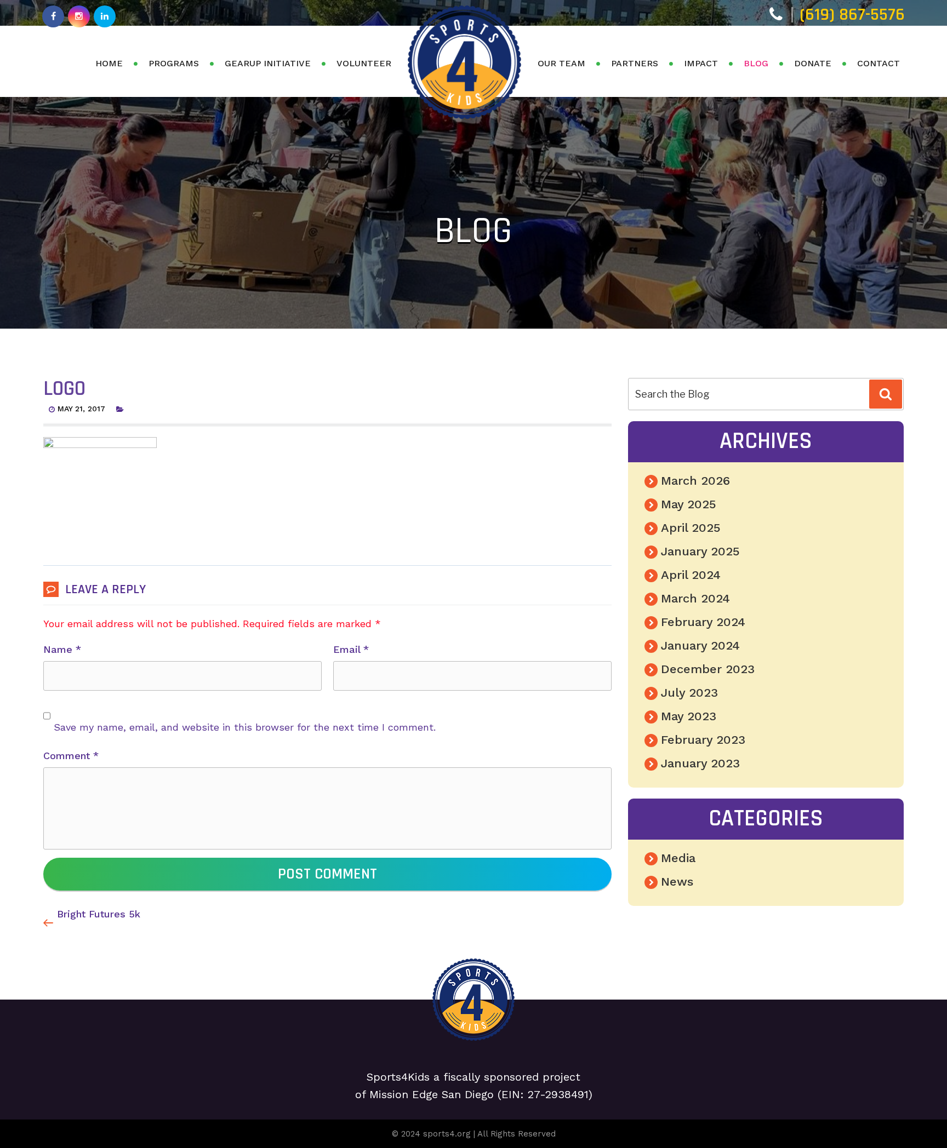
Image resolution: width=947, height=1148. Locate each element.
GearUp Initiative (268, 63)
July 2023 (689, 692)
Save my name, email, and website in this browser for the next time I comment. (245, 727)
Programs (174, 63)
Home (109, 63)
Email (351, 649)
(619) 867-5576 (852, 14)
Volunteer (363, 63)
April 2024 (691, 575)
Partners (634, 63)
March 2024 (695, 598)
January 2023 (700, 763)
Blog (756, 63)
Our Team (561, 63)
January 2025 (700, 551)
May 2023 (688, 716)
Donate (812, 63)
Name (62, 649)
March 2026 (695, 480)
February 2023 (703, 740)
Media (678, 858)
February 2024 (703, 622)
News (677, 881)
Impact (701, 63)
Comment (71, 755)
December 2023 (708, 669)
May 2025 (688, 504)
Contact (878, 63)
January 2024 (700, 645)
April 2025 (691, 528)
